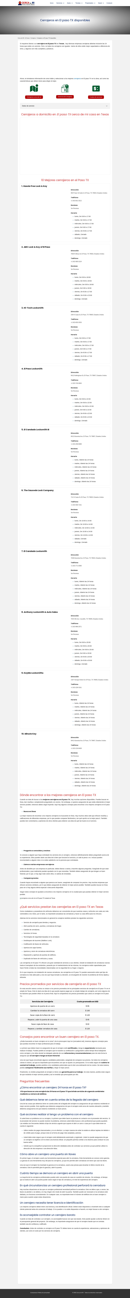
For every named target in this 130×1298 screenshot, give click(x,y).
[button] (34, 97)
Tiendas (77, 3)
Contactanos (33, 1292)
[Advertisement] (65, 64)
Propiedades (89, 3)
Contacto (109, 3)
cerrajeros (77, 78)
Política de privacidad (44, 1292)
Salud (100, 3)
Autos (69, 3)
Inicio (51, 3)
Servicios (59, 3)
